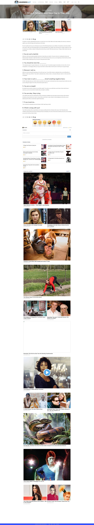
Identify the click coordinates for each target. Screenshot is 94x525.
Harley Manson (43, 15)
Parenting (44, 10)
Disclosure (57, 524)
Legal (49, 524)
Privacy (54, 524)
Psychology (50, 10)
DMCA (51, 524)
